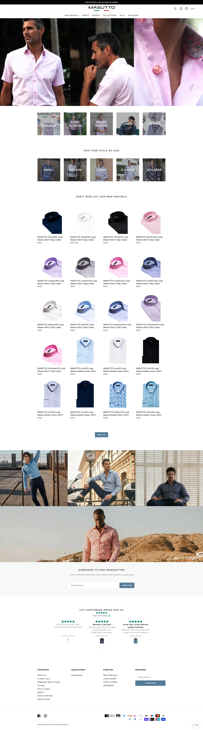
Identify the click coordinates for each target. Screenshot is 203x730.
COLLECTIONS (109, 15)
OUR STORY (133, 15)
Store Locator (43, 689)
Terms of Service (45, 696)
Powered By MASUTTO (60, 724)
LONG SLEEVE (109, 679)
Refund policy (43, 699)
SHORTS (96, 15)
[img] (101, 612)
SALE (122, 15)
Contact (41, 685)
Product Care (43, 679)
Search (40, 692)
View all (101, 435)
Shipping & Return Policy (48, 682)
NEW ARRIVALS (72, 15)
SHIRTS (85, 15)
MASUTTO (47, 724)
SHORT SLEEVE (110, 682)
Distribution (76, 675)
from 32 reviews (100, 616)
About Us (41, 675)
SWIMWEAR (108, 685)
